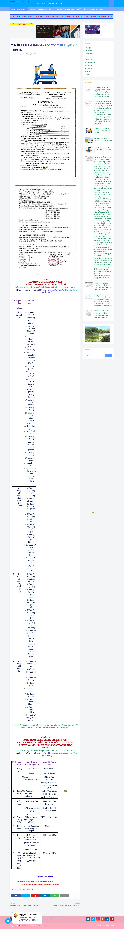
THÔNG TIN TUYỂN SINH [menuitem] (18, 9)
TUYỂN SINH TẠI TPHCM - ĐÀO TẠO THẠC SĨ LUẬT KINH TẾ (103, 150)
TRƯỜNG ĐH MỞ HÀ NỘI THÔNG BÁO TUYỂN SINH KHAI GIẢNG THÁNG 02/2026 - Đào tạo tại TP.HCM (102, 314)
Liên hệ (60, 3)
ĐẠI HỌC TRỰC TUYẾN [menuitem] (44, 9)
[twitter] (104, 13)
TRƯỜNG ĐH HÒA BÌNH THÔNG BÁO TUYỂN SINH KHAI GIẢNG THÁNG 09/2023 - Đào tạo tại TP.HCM (102, 286)
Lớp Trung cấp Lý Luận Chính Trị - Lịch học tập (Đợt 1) (103, 140)
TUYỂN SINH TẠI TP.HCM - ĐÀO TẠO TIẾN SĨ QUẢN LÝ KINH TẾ (102, 131)
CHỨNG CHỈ (89, 65)
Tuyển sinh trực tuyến (19, 54)
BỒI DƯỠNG (89, 59)
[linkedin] (107, 919)
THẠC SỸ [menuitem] (32, 9)
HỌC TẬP (88, 71)
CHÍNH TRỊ (89, 68)
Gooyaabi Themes (44, 926)
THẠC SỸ (88, 56)
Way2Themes (26, 926)
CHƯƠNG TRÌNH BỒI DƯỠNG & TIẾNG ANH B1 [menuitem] (90, 9)
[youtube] (103, 919)
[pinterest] (110, 13)
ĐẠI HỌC (88, 48)
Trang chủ (42, 3)
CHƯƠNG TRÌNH (90, 62)
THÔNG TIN (30, 889)
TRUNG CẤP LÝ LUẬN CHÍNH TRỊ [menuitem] (64, 9)
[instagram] (107, 13)
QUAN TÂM (22, 889)
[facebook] (101, 13)
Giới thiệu (51, 3)
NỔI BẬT (20, 40)
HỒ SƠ (88, 74)
